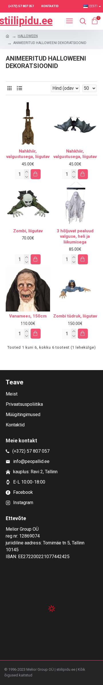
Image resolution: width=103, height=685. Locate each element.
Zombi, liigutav (28, 230)
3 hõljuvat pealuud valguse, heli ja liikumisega (75, 236)
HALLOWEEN (28, 36)
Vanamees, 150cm (28, 316)
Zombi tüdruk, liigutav (75, 316)
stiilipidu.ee (26, 21)
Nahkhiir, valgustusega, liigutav (27, 154)
